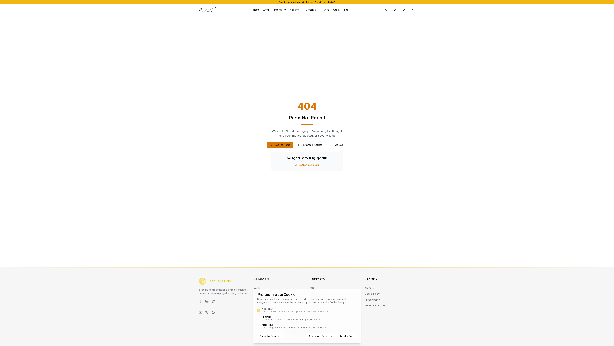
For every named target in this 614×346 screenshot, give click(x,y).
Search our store (309, 164)
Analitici (292, 318)
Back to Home (282, 145)
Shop (326, 9)
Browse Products (312, 145)
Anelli (266, 9)
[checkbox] (258, 310)
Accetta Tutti (347, 336)
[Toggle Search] (386, 10)
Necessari (295, 310)
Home (256, 9)
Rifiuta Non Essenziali (320, 336)
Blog (345, 9)
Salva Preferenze (269, 336)
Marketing (294, 326)
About (336, 9)
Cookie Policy (337, 302)
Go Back (339, 145)
